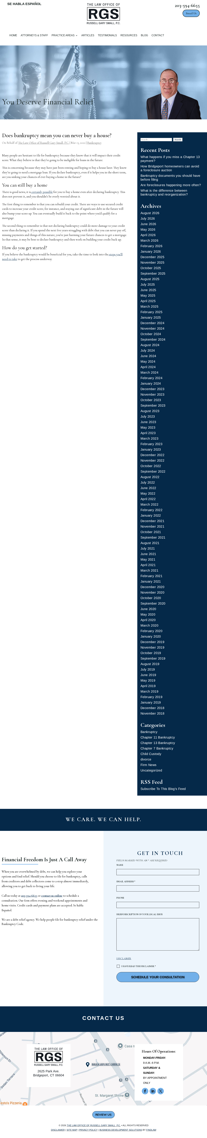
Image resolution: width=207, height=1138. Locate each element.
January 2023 (151, 449)
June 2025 (148, 290)
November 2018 (152, 713)
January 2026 (151, 251)
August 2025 (150, 279)
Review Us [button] (103, 1114)
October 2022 (151, 466)
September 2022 (153, 471)
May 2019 (148, 680)
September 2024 (153, 339)
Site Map (72, 1130)
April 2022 (148, 499)
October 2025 (151, 268)
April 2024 (148, 367)
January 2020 (151, 636)
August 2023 (150, 411)
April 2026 (148, 235)
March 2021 (149, 570)
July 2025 (148, 284)
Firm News (149, 765)
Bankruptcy (94, 143)
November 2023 (152, 394)
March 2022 (149, 504)
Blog (144, 35)
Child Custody (151, 754)
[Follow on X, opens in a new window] (160, 1091)
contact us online (51, 895)
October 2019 (151, 653)
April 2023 (148, 433)
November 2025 (152, 262)
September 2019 (153, 658)
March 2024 (149, 372)
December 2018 (152, 708)
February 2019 (151, 697)
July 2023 (148, 416)
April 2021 (148, 565)
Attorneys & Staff (34, 35)
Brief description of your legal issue (139, 914)
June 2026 (148, 224)
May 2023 (148, 427)
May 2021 (148, 559)
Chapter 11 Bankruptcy (158, 737)
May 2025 (148, 295)
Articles (87, 35)
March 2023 (149, 438)
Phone (120, 898)
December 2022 (152, 455)
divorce (146, 759)
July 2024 (148, 350)
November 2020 (152, 592)
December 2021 (152, 521)
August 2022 (150, 477)
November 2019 (152, 647)
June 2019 (148, 675)
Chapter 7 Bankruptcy (157, 748)
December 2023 (152, 389)
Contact (158, 35)
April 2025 (148, 301)
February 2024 (151, 378)
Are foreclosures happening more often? (171, 185)
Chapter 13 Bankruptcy (158, 743)
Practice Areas (63, 35)
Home (13, 35)
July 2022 (148, 482)
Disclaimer (123, 958)
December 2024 (152, 323)
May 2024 (148, 361)
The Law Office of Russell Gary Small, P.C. (43, 143)
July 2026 (148, 218)
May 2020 (148, 614)
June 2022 (148, 488)
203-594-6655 (187, 5)
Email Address (125, 881)
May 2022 (148, 493)
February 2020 (151, 631)
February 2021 (151, 576)
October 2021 (151, 532)
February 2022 (151, 510)
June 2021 (148, 554)
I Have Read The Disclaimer (138, 966)
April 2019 (148, 686)
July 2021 (148, 548)
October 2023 (151, 400)
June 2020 (148, 609)
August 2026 (150, 213)
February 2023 (151, 444)
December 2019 (152, 642)
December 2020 (152, 587)
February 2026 (151, 246)
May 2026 (148, 229)
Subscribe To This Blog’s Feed (163, 789)
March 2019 (149, 691)
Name (119, 865)
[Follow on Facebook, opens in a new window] (145, 1091)
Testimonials (107, 35)
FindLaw (151, 1130)
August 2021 (150, 543)
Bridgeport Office (106, 1064)
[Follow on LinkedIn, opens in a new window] (153, 1091)
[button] (203, 1126)
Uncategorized (151, 770)
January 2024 (151, 383)
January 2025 (151, 317)
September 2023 (153, 405)
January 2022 (151, 515)
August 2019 (150, 664)
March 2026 (149, 240)
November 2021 (152, 526)
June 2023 (148, 422)
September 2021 (153, 537)
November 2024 (152, 328)
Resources (128, 35)
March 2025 (149, 306)
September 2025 (153, 273)
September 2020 (153, 603)
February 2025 (151, 312)
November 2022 (152, 460)
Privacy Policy (88, 1130)
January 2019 (151, 702)
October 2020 (151, 598)
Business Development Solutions (120, 1130)
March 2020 (149, 625)
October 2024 (151, 334)
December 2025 (152, 257)
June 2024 (148, 356)
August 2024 (150, 345)
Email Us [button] (191, 13)
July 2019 (148, 669)
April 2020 (148, 620)
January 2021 (151, 581)
